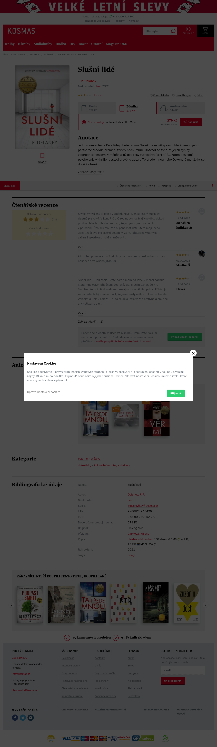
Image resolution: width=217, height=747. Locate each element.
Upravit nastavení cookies (43, 392)
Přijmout (175, 393)
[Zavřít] (193, 353)
